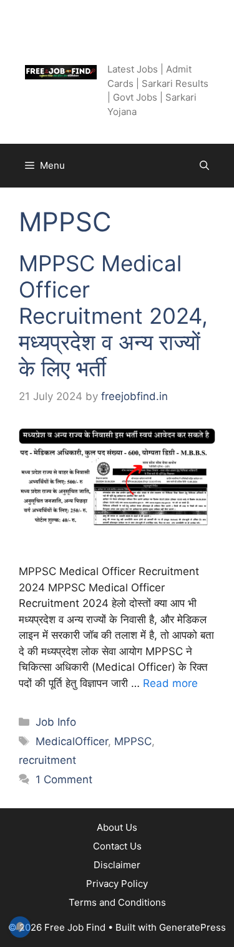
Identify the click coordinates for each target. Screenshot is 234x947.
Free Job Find (140, 44)
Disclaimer (117, 865)
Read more (170, 683)
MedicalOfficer (72, 741)
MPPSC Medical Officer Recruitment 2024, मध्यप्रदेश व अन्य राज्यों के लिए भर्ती (113, 315)
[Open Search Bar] (204, 166)
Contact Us (117, 846)
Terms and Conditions (117, 902)
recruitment (47, 760)
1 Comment (64, 779)
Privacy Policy (117, 883)
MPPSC (133, 741)
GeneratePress (192, 927)
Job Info (56, 722)
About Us (117, 827)
